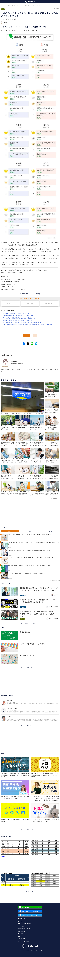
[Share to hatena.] (36, 343)
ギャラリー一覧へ (30, 891)
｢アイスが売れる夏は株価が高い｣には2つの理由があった (19, 318)
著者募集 (20, 934)
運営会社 (20, 921)
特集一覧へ (30, 667)
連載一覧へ (30, 829)
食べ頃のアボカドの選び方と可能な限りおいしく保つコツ (19, 320)
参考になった (30, 303)
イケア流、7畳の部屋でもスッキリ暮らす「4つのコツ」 (19, 313)
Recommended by (53, 498)
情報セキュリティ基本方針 (24, 924)
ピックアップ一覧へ (30, 623)
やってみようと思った (10, 303)
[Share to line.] (32, 343)
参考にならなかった (49, 303)
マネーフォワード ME (23, 941)
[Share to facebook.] (24, 343)
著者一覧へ (30, 725)
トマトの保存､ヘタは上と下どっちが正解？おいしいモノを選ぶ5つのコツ (23, 322)
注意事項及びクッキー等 (24, 929)
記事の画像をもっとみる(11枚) (30, 294)
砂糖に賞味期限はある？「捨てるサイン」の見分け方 (18, 316)
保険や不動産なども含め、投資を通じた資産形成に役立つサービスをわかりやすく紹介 (27, 324)
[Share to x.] (28, 343)
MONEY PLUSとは (22, 919)
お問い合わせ (21, 931)
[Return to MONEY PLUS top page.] (30, 1)
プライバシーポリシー (23, 926)
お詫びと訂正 (21, 939)
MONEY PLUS (3, 5)
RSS (19, 936)
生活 (9, 5)
